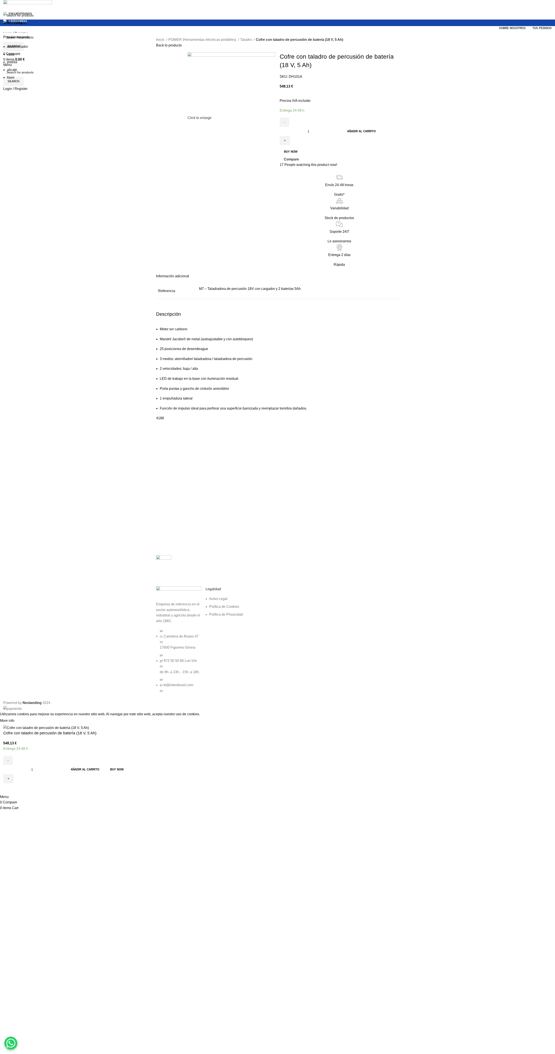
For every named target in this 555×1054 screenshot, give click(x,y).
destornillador (17, 46)
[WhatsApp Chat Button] (10, 1043)
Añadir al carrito (361, 131)
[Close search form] (5, 5)
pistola (12, 62)
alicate (12, 70)
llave (10, 77)
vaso (10, 54)
